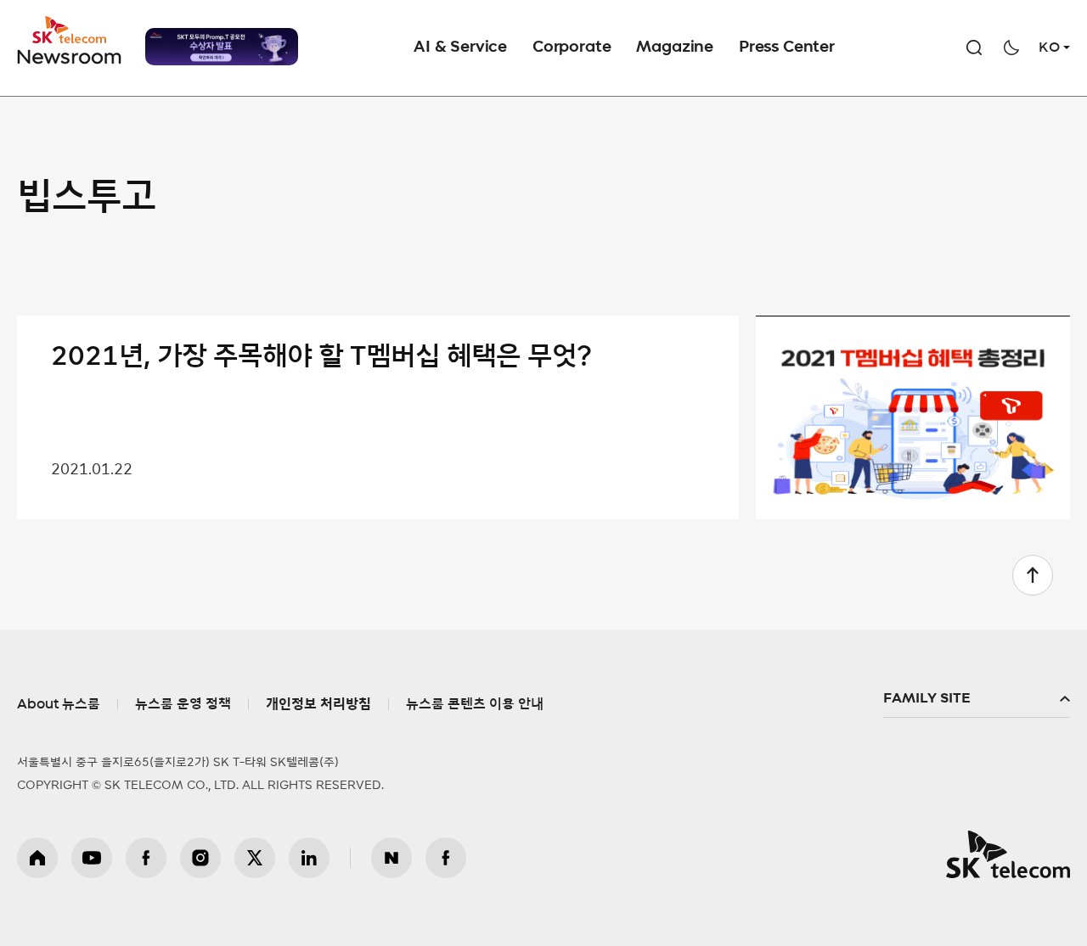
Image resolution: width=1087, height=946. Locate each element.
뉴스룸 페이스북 (445, 857)
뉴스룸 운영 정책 (183, 704)
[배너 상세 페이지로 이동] (221, 46)
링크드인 (309, 857)
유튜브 (91, 857)
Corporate (571, 47)
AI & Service (460, 47)
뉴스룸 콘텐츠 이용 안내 (475, 704)
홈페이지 (37, 857)
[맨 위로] (1032, 575)
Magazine (674, 47)
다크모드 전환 (1011, 47)
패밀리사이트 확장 (976, 699)
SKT (70, 40)
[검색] (974, 47)
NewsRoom (69, 55)
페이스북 (146, 857)
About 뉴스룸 (58, 704)
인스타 (200, 857)
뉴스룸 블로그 (391, 857)
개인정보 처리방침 (318, 704)
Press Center (787, 47)
